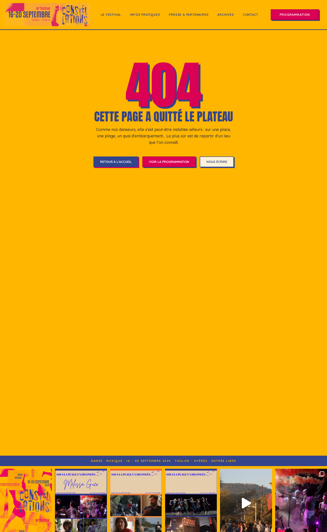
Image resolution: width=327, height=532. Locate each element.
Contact (250, 15)
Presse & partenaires (188, 15)
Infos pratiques (145, 15)
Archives (225, 15)
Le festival (111, 15)
